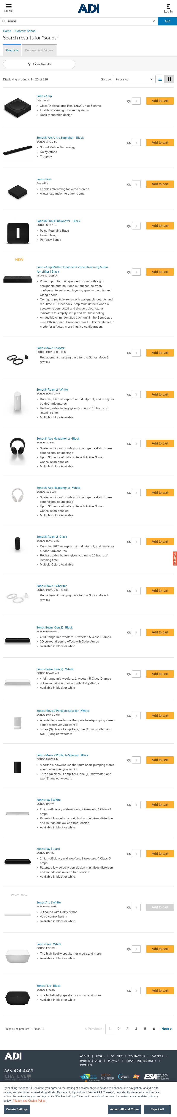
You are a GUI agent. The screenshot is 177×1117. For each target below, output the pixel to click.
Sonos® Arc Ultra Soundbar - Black (60, 137)
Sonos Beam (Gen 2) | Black (55, 627)
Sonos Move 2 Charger (52, 586)
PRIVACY (113, 1060)
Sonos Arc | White (49, 902)
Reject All (157, 1109)
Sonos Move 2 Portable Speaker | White (63, 710)
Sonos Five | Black (48, 985)
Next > (166, 1029)
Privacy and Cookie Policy (29, 1100)
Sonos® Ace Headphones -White (58, 487)
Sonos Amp (44, 96)
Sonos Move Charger (51, 348)
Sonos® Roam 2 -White (52, 389)
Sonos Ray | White (49, 799)
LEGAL (100, 1056)
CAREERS (157, 1056)
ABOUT (84, 1056)
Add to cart (160, 101)
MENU (8, 11)
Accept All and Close (124, 1109)
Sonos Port (44, 179)
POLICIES (116, 1056)
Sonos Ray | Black (48, 848)
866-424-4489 (18, 1070)
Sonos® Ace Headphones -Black (58, 438)
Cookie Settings (17, 1109)
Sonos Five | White (49, 944)
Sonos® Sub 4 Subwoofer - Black (58, 221)
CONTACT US (137, 1056)
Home (7, 31)
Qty (129, 101)
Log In (168, 11)
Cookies (86, 1065)
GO (167, 21)
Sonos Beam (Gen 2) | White (55, 669)
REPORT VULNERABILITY (141, 1060)
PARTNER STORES (90, 1060)
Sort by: (106, 79)
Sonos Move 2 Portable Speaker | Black (62, 755)
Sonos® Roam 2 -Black (52, 536)
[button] (175, 558)
